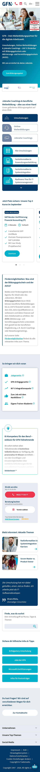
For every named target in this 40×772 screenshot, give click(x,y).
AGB (25, 750)
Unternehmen (8, 728)
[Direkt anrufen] (16, 4)
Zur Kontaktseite (20, 712)
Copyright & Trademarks (20, 762)
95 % (21, 388)
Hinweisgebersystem (18, 753)
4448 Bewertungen (12, 519)
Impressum (15, 750)
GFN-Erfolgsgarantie (19, 382)
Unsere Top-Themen (11, 735)
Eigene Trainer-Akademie (21, 403)
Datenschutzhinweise (19, 756)
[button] (14, 73)
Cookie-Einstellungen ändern (18, 759)
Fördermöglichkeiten (14, 338)
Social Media (8, 742)
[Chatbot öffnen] (34, 766)
